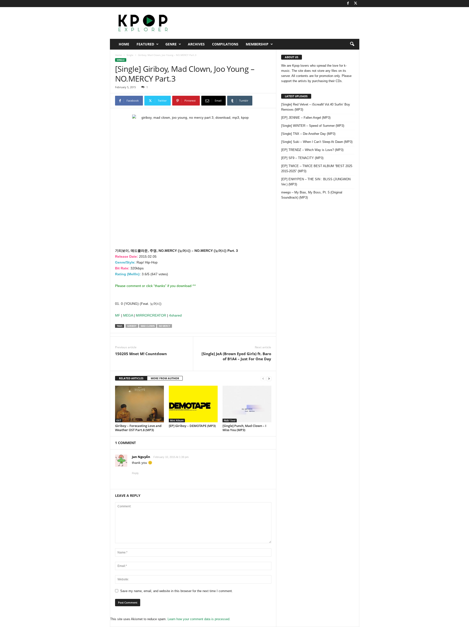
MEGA (128, 315)
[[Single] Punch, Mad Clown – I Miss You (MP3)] (247, 404)
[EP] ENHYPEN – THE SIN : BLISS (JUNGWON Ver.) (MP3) (316, 181)
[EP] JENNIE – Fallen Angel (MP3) (305, 117)
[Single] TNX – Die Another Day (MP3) (308, 134)
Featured (145, 44)
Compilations (225, 44)
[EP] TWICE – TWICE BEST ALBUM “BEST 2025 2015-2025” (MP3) (316, 168)
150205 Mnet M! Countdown (141, 353)
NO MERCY (164, 326)
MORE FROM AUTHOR (165, 378)
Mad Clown (148, 326)
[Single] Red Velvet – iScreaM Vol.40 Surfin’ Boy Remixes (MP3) (315, 107)
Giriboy (132, 326)
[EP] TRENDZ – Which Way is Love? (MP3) (312, 150)
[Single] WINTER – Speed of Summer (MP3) (312, 126)
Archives (196, 44)
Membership (257, 44)
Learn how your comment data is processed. (199, 619)
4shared (175, 315)
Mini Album (177, 420)
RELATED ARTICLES (131, 378)
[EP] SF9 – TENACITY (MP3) (302, 158)
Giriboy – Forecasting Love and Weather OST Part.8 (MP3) (138, 428)
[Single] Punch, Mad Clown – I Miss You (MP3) (244, 428)
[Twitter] (356, 3)
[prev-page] (263, 378)
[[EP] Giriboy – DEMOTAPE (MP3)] (193, 404)
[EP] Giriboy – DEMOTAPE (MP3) (192, 426)
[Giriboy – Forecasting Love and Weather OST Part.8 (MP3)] (139, 404)
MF (117, 315)
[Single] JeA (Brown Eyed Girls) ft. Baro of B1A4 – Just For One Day (236, 356)
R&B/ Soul (229, 420)
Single (130, 55)
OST (118, 420)
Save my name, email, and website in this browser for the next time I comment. (176, 591)
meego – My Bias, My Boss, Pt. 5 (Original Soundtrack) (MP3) (311, 195)
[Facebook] (348, 3)
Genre (171, 44)
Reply (135, 473)
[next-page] (268, 378)
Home (124, 44)
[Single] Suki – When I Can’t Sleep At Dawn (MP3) (316, 142)
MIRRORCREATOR (151, 315)
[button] (352, 44)
